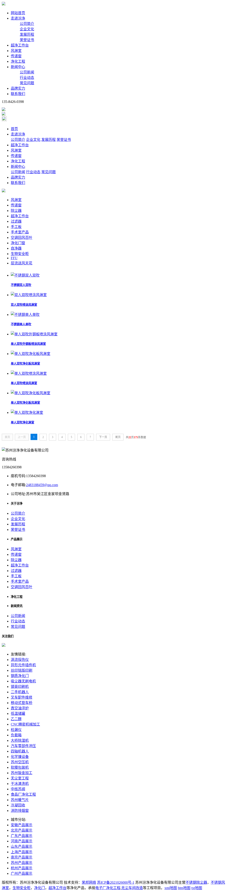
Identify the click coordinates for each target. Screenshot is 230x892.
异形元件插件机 (23, 665)
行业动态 (27, 78)
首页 (14, 129)
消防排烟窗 (20, 810)
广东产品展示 (21, 836)
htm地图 (184, 888)
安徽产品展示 (21, 825)
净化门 (39, 888)
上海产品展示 (21, 852)
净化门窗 (18, 243)
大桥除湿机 (20, 740)
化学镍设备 (20, 757)
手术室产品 (20, 232)
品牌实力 (18, 88)
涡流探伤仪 (20, 660)
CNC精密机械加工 (25, 724)
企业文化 (27, 29)
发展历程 (27, 34)
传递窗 (16, 56)
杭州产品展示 (21, 868)
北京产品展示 (21, 830)
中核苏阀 (18, 789)
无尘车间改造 (132, 888)
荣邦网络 (89, 882)
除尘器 (16, 210)
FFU (14, 258)
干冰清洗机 (20, 784)
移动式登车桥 (21, 703)
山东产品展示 (21, 846)
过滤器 (16, 221)
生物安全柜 (20, 254)
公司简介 (27, 24)
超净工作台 (20, 45)
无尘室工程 (20, 778)
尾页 (118, 437)
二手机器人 (20, 692)
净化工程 (18, 61)
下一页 (103, 437)
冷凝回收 (18, 805)
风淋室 (16, 51)
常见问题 (27, 83)
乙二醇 (16, 719)
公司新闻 (27, 72)
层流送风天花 (21, 263)
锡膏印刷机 (20, 686)
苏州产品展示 (21, 863)
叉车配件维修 (21, 697)
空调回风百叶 (21, 237)
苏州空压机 (20, 762)
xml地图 (170, 888)
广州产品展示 (21, 873)
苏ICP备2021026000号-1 (115, 882)
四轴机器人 (20, 751)
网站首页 (18, 13)
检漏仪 (16, 730)
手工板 (16, 227)
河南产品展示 (21, 841)
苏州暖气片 (20, 800)
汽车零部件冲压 (23, 746)
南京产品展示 (21, 857)
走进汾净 (18, 18)
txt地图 (196, 888)
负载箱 (16, 735)
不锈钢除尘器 (196, 882)
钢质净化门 (20, 676)
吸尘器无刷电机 (23, 681)
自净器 (16, 248)
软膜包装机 (20, 767)
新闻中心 (18, 67)
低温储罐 (18, 713)
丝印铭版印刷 (21, 670)
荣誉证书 (27, 40)
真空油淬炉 (20, 708)
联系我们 (18, 94)
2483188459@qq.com (42, 485)
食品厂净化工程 (23, 794)
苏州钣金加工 (21, 773)
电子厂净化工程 (107, 888)
